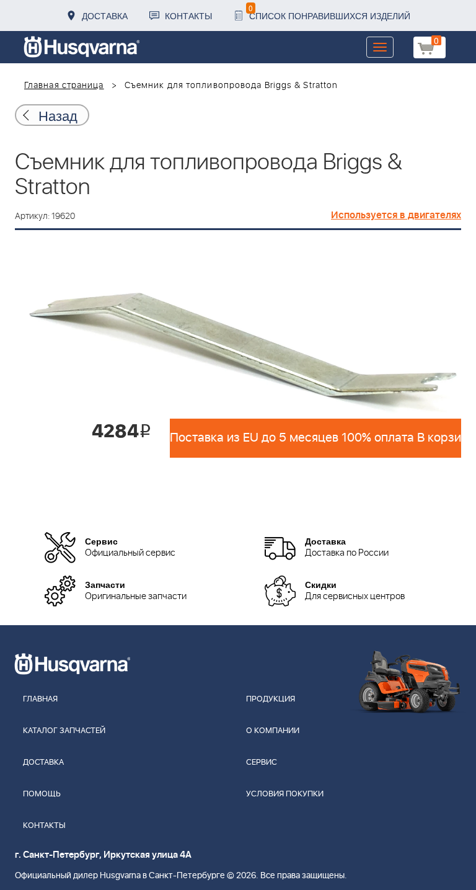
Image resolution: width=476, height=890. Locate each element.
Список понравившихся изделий (329, 12)
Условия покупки (285, 794)
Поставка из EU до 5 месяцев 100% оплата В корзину (315, 438)
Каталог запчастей (64, 731)
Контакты (188, 15)
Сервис (261, 762)
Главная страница (64, 85)
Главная (40, 699)
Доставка (105, 15)
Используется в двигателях (396, 215)
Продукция (270, 699)
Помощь (42, 794)
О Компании (272, 731)
